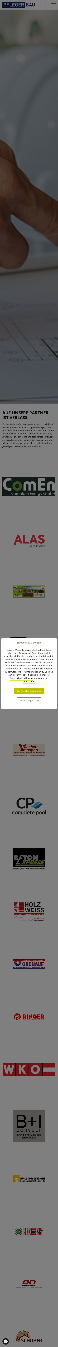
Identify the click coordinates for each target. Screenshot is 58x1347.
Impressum (29, 681)
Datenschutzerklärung (21, 678)
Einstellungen (26, 700)
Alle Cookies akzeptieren (29, 691)
